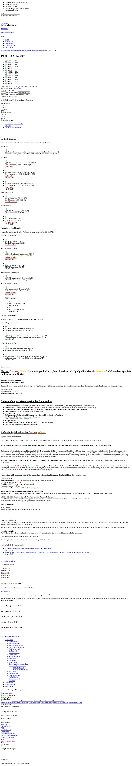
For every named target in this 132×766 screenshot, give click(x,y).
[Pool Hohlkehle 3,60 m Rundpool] (17, 548)
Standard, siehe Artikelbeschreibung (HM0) (19, 330)
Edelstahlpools (14, 642)
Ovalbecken (9, 43)
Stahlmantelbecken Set (36, 51)
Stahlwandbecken (46, 703)
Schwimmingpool (34, 703)
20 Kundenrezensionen (8, 561)
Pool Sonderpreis (14, 679)
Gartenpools (13, 655)
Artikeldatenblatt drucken (13, 127)
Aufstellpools (13, 673)
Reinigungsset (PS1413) (13, 222)
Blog (80, 703)
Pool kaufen (57, 701)
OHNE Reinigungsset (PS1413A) (16, 213)
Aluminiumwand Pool (16, 645)
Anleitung (8, 126)
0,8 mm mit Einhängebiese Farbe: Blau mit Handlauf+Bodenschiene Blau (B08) (31, 154)
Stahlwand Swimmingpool (20, 51)
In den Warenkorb (24, 92)
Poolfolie (12, 703)
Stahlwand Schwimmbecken (18, 664)
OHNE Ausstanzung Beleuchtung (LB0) (18, 280)
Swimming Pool (14, 649)
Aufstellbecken (14, 677)
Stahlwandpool (39, 701)
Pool (2, 51)
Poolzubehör (9, 47)
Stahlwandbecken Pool (16, 647)
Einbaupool (13, 651)
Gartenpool (64, 703)
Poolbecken (13, 662)
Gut (2, 756)
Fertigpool (12, 658)
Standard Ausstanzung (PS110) (15, 244)
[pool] (3, 13)
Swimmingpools (14, 675)
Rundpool (18, 703)
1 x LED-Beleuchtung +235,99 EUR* (16, 310)
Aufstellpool (57, 703)
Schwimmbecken (27, 701)
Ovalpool (25, 703)
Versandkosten (17, 88)
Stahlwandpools (14, 653)
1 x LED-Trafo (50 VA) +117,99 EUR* (17, 304)
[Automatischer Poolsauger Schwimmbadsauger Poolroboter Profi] (27, 552)
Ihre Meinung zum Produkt (14, 124)
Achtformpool (73, 703)
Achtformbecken (10, 45)
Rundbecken (9, 41)
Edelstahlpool (48, 701)
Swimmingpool (17, 701)
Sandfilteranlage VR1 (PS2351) (15, 201)
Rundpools (12, 660)
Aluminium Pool (14, 643)
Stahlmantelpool (18, 668)
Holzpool (12, 681)
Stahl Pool (12, 671)
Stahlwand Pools (14, 656)
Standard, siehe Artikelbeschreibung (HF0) (19, 350)
